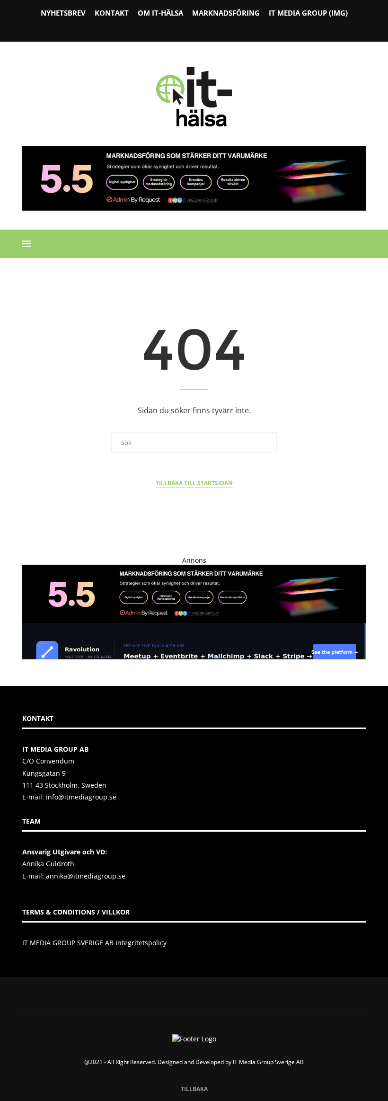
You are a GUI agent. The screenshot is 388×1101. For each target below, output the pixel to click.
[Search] (361, 243)
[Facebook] (170, 28)
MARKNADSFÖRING (226, 13)
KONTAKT (112, 13)
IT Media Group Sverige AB (268, 1062)
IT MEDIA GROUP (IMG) (308, 13)
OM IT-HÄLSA (160, 13)
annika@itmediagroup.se (85, 875)
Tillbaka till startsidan (194, 483)
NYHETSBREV (63, 13)
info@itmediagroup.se (81, 796)
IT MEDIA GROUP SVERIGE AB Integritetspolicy (94, 942)
